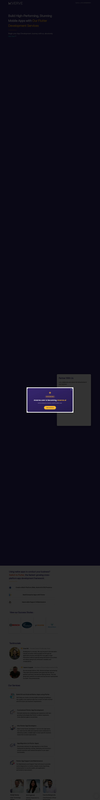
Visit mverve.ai (50, 407)
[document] (50, 400)
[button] (96, 796)
